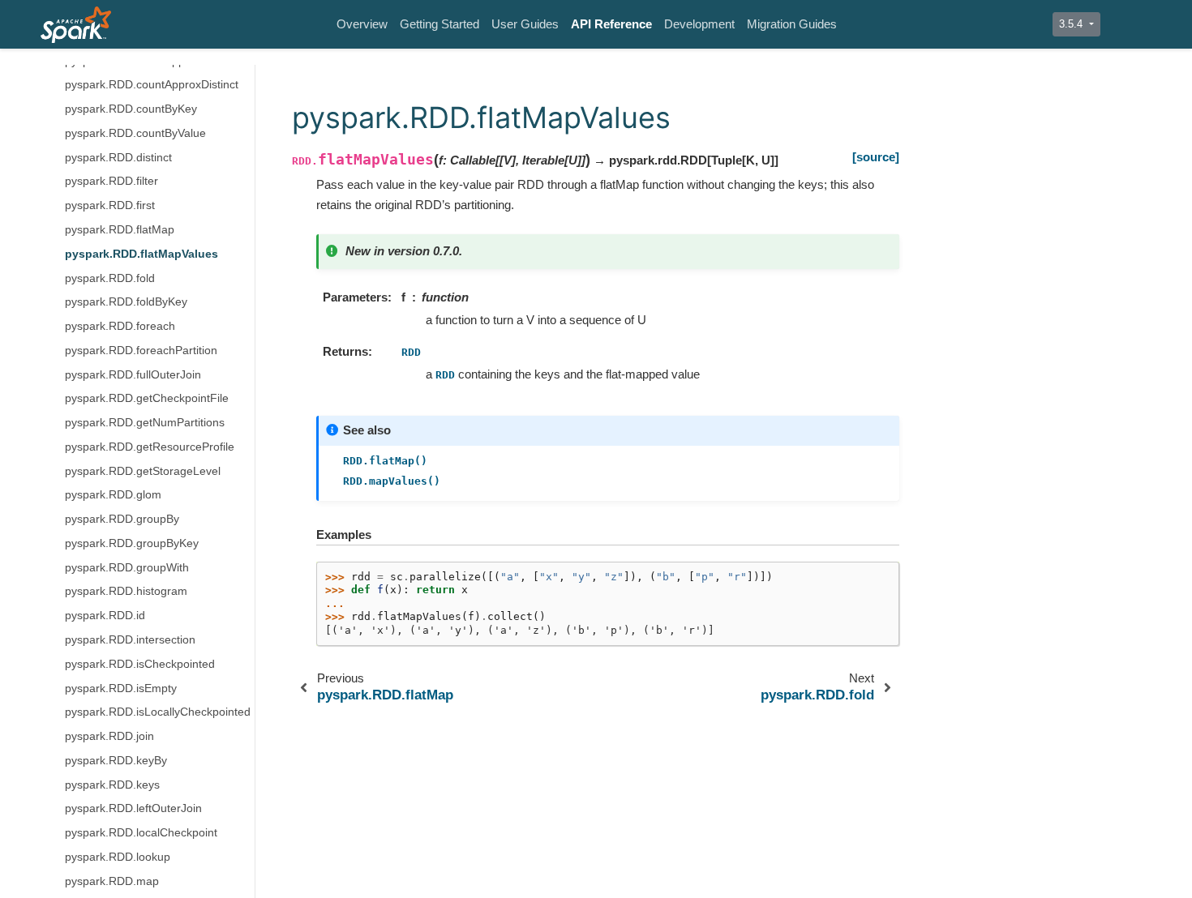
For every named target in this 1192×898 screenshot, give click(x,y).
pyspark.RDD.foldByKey (126, 302)
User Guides (525, 24)
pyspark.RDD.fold (110, 278)
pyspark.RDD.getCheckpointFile (147, 398)
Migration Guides (792, 24)
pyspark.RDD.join (109, 736)
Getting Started (439, 24)
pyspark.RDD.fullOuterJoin (133, 375)
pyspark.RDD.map (112, 881)
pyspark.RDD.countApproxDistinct (151, 85)
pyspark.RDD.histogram (126, 591)
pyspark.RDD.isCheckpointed (140, 664)
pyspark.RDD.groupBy (122, 519)
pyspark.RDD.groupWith (127, 568)
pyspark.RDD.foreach (120, 326)
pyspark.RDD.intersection (130, 640)
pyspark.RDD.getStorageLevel (143, 471)
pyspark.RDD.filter (111, 181)
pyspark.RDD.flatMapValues (141, 254)
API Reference (611, 24)
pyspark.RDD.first (110, 205)
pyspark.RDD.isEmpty (121, 688)
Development (699, 24)
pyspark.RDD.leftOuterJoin (133, 808)
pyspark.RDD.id (105, 615)
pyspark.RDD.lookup (117, 857)
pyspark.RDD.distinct (118, 158)
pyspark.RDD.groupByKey (132, 543)
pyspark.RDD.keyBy (116, 761)
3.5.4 (1072, 24)
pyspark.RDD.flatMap (119, 230)
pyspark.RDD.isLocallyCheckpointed (158, 712)
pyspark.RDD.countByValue (135, 133)
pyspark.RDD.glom (113, 495)
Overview (362, 24)
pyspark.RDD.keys (112, 785)
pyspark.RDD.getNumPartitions (145, 423)
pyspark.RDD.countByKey (131, 109)
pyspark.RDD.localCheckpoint (141, 833)
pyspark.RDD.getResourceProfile (149, 447)
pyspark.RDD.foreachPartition (141, 350)
